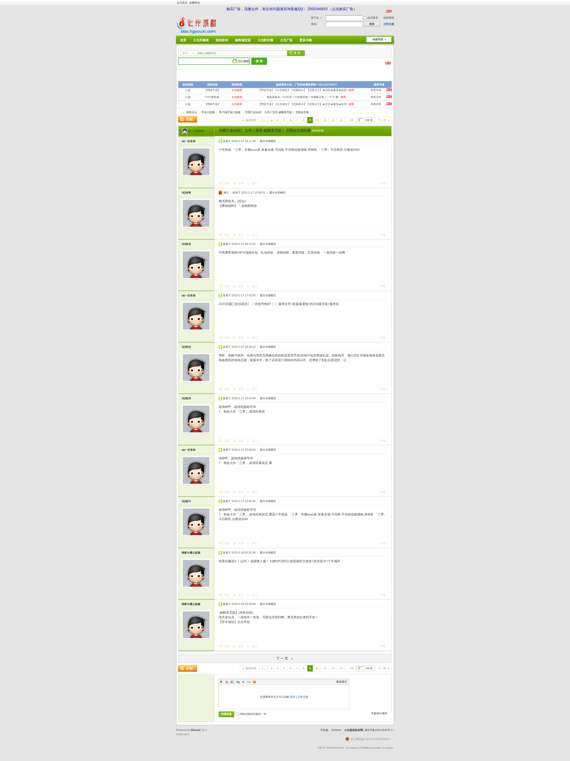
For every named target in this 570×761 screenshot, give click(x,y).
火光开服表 (201, 40)
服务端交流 (243, 40)
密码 (313, 24)
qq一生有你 (188, 141)
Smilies (254, 682)
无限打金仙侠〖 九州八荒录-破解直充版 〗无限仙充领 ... (278, 112)
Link (238, 682)
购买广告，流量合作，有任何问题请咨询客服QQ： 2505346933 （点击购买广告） (291, 9)
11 (325, 120)
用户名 (315, 17)
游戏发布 (222, 40)
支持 (241, 183)
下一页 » (285, 658)
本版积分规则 (379, 713)
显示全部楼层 (268, 141)
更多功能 (305, 40)
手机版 (324, 730)
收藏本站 (194, 2)
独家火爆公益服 (191, 552)
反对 (254, 183)
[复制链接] (318, 130)
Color (226, 682)
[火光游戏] (198, 33)
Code (249, 682)
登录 (292, 696)
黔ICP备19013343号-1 (379, 730)
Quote (243, 682)
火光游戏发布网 (353, 730)
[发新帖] (187, 119)
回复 (227, 183)
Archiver (336, 730)
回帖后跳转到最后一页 (253, 714)
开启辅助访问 (393, 3)
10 (317, 120)
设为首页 (182, 2)
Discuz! (196, 730)
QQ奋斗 (186, 501)
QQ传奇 (199, 130)
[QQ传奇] (184, 130)
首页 (183, 40)
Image (232, 682)
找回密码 (388, 17)
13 (341, 120)
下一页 (382, 120)
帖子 (185, 53)
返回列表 (251, 120)
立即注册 (388, 24)
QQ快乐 (186, 244)
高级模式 (341, 681)
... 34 (350, 120)
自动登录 (372, 17)
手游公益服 (208, 112)
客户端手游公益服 (229, 112)
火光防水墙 (265, 40)
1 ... (264, 120)
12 (333, 120)
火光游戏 (180, 112)
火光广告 (286, 40)
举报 (383, 183)
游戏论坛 (191, 112)
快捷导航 (378, 39)
